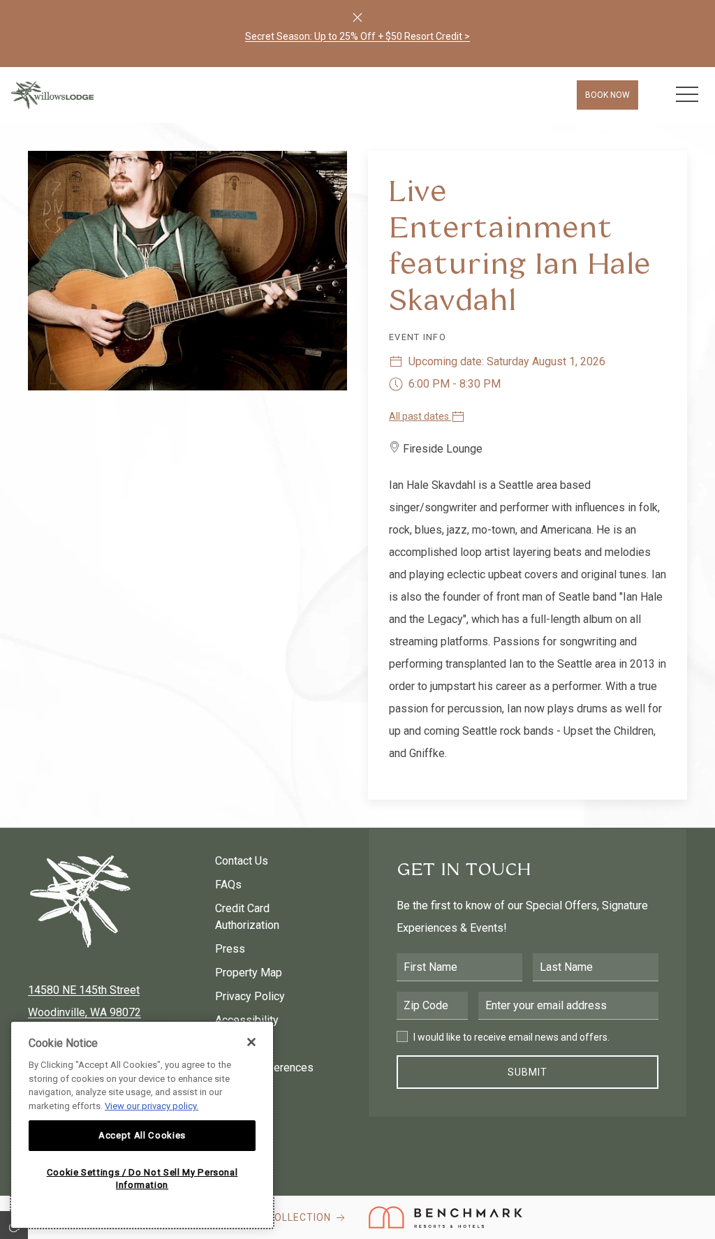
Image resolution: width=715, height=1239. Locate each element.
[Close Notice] (251, 1042)
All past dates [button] (420, 416)
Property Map (248, 972)
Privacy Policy (250, 996)
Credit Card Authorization (247, 917)
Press (230, 948)
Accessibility (247, 1020)
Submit (527, 1072)
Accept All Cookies (142, 1135)
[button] (687, 95)
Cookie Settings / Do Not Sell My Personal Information (142, 1178)
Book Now (607, 95)
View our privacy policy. (151, 1106)
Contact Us (241, 860)
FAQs (228, 884)
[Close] (357, 17)
